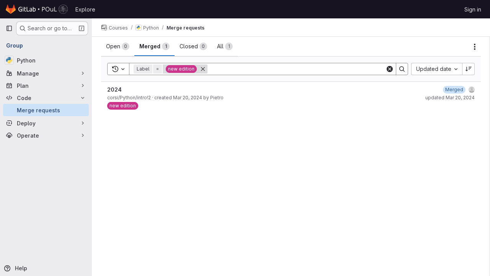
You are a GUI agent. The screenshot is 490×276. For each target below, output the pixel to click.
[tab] (117, 46)
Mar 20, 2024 (187, 97)
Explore (85, 9)
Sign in (472, 9)
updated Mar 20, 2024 (450, 97)
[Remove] (202, 69)
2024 (114, 89)
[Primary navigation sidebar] (9, 28)
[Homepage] (36, 9)
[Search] (402, 69)
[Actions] (475, 47)
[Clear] (389, 69)
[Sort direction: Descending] (468, 69)
